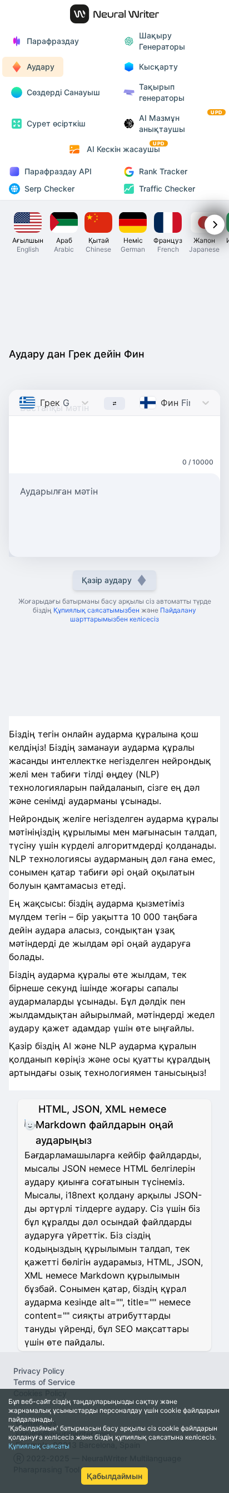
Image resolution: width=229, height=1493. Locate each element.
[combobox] (20, 402)
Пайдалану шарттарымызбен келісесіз (133, 614)
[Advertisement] (114, 299)
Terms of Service (44, 1382)
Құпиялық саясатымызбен (96, 610)
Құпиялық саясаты (38, 1446)
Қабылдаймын (114, 1476)
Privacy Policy (38, 1370)
